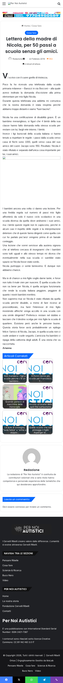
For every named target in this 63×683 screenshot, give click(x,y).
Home (26, 25)
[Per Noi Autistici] (17, 3)
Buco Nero (7, 575)
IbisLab (50, 660)
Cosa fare (37, 25)
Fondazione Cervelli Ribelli (15, 606)
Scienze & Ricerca (11, 570)
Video (5, 580)
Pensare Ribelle (10, 560)
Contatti (6, 611)
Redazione (17, 59)
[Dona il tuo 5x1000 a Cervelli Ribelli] (31, 14)
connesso (20, 506)
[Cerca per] (59, 4)
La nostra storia (10, 601)
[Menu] (4, 4)
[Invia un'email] (24, 59)
